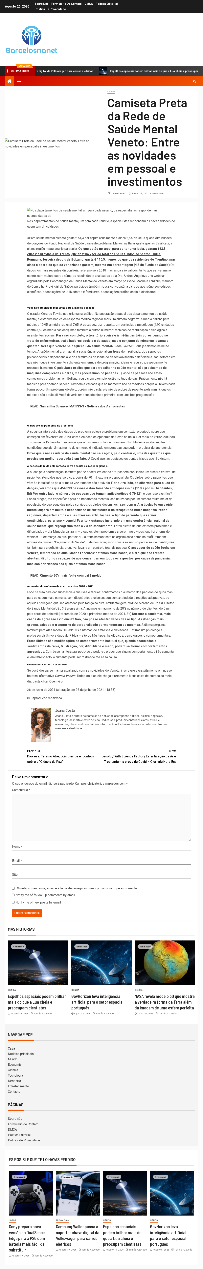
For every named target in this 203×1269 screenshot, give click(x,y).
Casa (11, 1048)
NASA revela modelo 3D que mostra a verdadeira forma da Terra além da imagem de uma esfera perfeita (165, 1002)
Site (15, 874)
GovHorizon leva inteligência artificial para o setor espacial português (97, 1002)
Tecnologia (15, 1075)
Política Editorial (107, 3)
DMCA (88, 3)
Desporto (14, 1081)
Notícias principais (21, 1054)
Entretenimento (18, 1086)
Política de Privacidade (50, 9)
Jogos (12, 1220)
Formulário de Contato (66, 3)
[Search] (194, 81)
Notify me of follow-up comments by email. (45, 895)
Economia (14, 1064)
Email (17, 861)
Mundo (12, 1059)
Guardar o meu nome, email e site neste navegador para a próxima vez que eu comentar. (77, 888)
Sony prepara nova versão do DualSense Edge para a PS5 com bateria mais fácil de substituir (27, 1238)
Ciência (111, 91)
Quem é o (56, 681)
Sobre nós (42, 3)
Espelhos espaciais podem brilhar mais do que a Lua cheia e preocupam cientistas (135, 71)
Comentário (21, 790)
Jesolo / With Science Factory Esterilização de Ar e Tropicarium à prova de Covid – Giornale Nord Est (139, 756)
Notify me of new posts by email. (38, 902)
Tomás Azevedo (43, 1013)
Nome (17, 846)
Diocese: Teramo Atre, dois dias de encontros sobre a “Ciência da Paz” (60, 756)
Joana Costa (118, 193)
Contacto (14, 1092)
